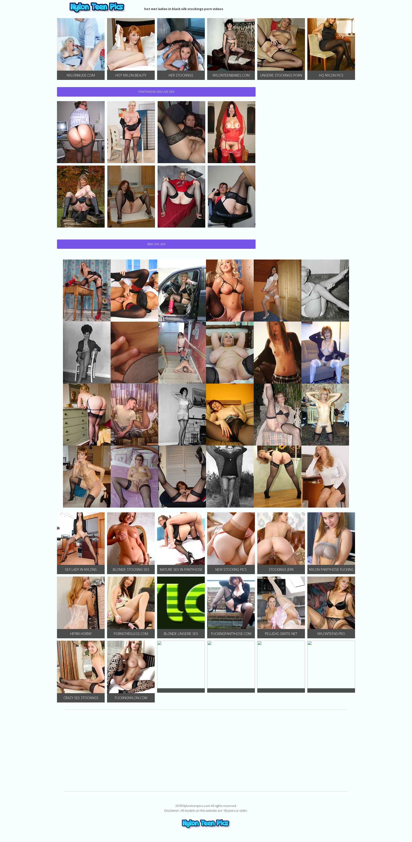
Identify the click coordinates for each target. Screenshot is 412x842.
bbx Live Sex (156, 244)
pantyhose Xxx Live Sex (156, 91)
